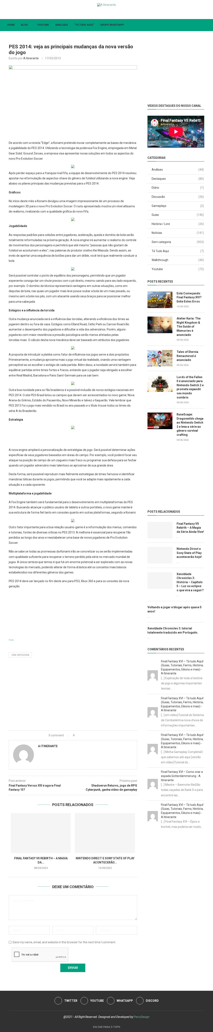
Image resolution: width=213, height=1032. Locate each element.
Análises (61, 24)
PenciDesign (142, 1017)
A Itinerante (31, 58)
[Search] (207, 25)
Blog (24, 24)
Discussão (178, 196)
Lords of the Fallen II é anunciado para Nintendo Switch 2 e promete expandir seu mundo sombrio (190, 387)
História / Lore (178, 224)
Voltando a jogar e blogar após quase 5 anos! (174, 609)
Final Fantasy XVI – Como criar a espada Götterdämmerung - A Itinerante (182, 776)
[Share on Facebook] (81, 735)
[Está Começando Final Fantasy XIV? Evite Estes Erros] (159, 299)
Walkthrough (178, 260)
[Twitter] (97, 13)
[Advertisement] (73, 613)
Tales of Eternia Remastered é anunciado (187, 356)
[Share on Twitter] (86, 735)
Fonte (11, 640)
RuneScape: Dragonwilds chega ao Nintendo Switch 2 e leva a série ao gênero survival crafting (190, 424)
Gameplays (178, 206)
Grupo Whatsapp (112, 24)
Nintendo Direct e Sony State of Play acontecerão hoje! (189, 552)
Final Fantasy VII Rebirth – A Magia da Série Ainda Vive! (190, 527)
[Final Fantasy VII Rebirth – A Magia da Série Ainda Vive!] (41, 833)
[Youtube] (103, 13)
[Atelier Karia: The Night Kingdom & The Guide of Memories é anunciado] (159, 325)
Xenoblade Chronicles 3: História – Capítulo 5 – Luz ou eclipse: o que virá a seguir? (190, 582)
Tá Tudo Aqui (178, 251)
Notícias (178, 232)
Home (11, 24)
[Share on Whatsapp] (90, 735)
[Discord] (117, 13)
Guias (178, 214)
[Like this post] (77, 735)
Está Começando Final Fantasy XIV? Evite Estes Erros (189, 297)
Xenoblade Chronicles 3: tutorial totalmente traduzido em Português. (172, 630)
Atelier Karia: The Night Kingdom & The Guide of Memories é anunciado (189, 326)
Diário (178, 187)
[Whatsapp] (110, 13)
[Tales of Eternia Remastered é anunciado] (159, 358)
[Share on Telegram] (95, 735)
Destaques (178, 178)
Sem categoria (20, 655)
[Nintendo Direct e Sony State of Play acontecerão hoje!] (105, 833)
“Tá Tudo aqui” (84, 24)
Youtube (43, 24)
